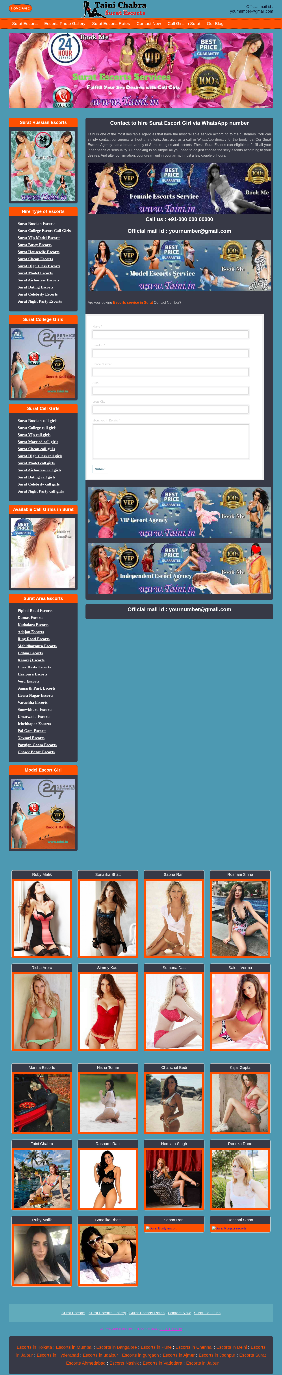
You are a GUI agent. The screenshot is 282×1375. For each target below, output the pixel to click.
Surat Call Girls (207, 1313)
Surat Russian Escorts (36, 223)
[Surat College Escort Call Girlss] (43, 328)
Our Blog (215, 23)
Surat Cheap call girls (36, 449)
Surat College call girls (37, 427)
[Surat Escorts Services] (114, 9)
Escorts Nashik (124, 1363)
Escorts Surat (252, 1355)
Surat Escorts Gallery (107, 1313)
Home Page (20, 8)
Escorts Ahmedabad (86, 1363)
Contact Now (149, 23)
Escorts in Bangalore (116, 1347)
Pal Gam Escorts (32, 730)
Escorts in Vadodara (162, 1363)
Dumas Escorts (30, 617)
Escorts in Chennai (194, 1347)
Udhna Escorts (30, 653)
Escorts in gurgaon (140, 1355)
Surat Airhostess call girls (39, 470)
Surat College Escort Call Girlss (45, 230)
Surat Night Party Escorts (40, 301)
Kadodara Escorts (33, 624)
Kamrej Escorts (31, 660)
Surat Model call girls (36, 463)
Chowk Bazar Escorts (36, 752)
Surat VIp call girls (34, 434)
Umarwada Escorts (34, 716)
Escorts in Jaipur (202, 1363)
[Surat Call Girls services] (43, 518)
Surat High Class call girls (40, 456)
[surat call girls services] (43, 778)
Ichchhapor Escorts (34, 723)
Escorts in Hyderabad (58, 1355)
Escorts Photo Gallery (64, 23)
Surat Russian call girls (37, 420)
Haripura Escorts (32, 674)
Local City (99, 401)
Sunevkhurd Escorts (35, 709)
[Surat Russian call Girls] (43, 131)
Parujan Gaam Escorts (37, 745)
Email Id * (99, 345)
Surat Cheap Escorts (35, 259)
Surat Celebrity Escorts (38, 294)
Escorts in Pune (156, 1347)
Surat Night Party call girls (41, 491)
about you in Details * (106, 420)
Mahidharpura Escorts (37, 646)
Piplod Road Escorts (35, 610)
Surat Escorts (25, 23)
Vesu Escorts (28, 681)
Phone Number (102, 364)
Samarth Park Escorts (37, 688)
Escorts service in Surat (133, 302)
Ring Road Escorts (34, 639)
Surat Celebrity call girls (39, 484)
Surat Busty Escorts (35, 245)
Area (95, 383)
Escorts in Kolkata (34, 1347)
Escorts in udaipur (100, 1355)
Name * (97, 326)
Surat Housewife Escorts (38, 252)
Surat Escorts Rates (111, 23)
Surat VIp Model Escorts (39, 237)
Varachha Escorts (33, 702)
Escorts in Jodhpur (217, 1355)
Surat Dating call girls (36, 477)
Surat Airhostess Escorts (38, 280)
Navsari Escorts (31, 738)
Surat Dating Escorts (35, 287)
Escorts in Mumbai (74, 1347)
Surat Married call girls (38, 442)
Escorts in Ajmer (179, 1355)
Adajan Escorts (31, 632)
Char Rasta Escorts (34, 667)
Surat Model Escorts (35, 273)
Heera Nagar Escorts (35, 695)
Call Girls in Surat (184, 23)
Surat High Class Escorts (39, 266)
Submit (100, 469)
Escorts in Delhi (231, 1347)
